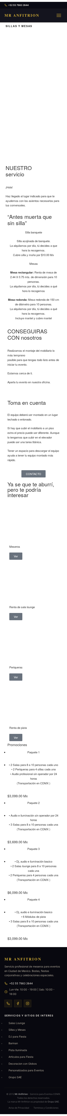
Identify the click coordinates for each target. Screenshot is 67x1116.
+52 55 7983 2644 (18, 5)
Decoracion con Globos (23, 1063)
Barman (13, 1043)
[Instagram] (27, 1003)
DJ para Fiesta (17, 1036)
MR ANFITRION (21, 15)
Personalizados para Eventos (26, 1070)
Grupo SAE (15, 1077)
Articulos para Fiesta (21, 1056)
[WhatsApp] (8, 1003)
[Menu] (59, 15)
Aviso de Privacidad (19, 1107)
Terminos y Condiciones (46, 1107)
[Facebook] (18, 1003)
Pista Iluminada (18, 1050)
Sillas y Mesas (17, 1029)
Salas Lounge (17, 1023)
